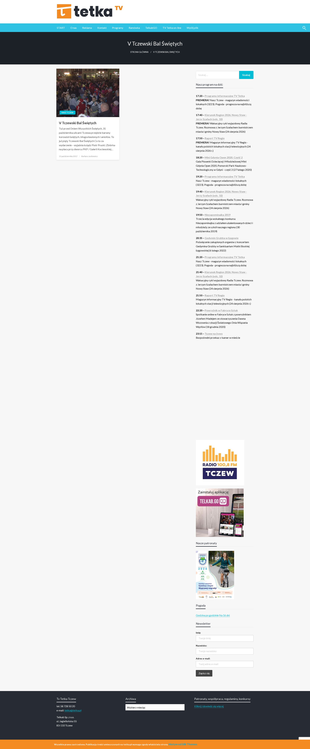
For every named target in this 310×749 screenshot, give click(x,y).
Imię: (198, 632)
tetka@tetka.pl (73, 710)
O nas (73, 27)
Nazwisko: (201, 645)
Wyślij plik (192, 27)
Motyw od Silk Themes (183, 744)
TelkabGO (151, 27)
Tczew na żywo (214, 333)
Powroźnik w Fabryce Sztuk (221, 310)
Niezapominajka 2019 (217, 214)
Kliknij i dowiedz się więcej (209, 706)
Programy (117, 27)
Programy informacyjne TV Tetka (225, 95)
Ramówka (134, 27)
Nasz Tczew (67, 112)
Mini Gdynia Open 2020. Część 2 (224, 157)
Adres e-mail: (203, 658)
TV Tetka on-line (172, 27)
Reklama (87, 27)
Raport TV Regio (215, 138)
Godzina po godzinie (207, 615)
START (61, 27)
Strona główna (139, 52)
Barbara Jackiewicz (89, 156)
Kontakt (102, 27)
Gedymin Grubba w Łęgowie (221, 237)
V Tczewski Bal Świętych (77, 123)
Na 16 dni (224, 615)
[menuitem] (61, 28)
